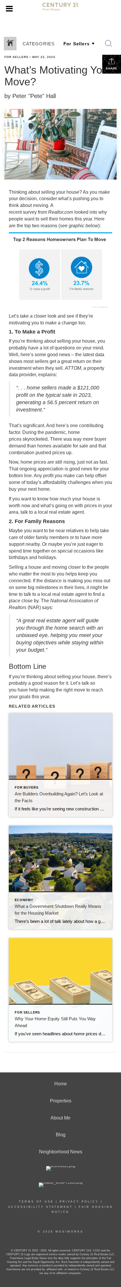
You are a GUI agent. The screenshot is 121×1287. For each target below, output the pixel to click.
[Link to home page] (60, 9)
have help (28, 689)
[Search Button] (109, 44)
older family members (46, 537)
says (47, 607)
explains (47, 374)
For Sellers (16, 57)
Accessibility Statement (40, 1206)
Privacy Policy (79, 1201)
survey (30, 212)
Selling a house (25, 567)
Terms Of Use (36, 1201)
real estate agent (66, 512)
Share (111, 68)
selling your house (60, 192)
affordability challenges (67, 482)
